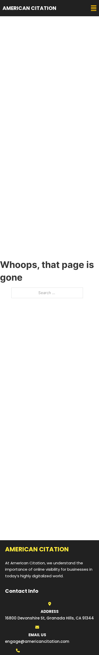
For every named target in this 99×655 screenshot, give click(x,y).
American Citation (29, 8)
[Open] (93, 8)
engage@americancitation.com (37, 641)
